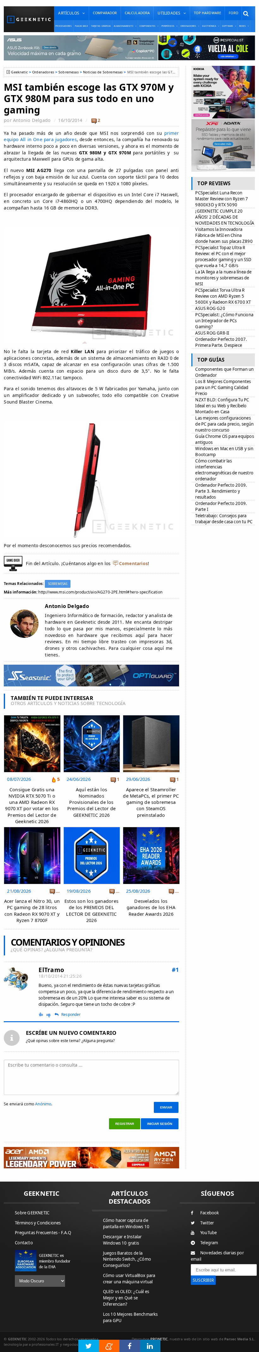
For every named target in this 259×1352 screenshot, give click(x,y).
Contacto (24, 1243)
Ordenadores (43, 72)
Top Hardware (207, 12)
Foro (233, 12)
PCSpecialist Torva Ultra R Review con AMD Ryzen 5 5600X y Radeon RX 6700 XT (223, 296)
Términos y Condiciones (38, 1223)
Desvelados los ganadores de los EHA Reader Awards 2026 (151, 907)
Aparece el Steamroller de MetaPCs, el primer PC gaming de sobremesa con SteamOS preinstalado (151, 802)
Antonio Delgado (32, 120)
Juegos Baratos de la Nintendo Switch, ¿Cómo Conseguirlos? (127, 1259)
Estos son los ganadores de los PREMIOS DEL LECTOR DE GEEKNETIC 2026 (91, 910)
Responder (71, 1015)
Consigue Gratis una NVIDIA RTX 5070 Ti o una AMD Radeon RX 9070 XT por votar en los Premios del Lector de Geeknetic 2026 (31, 805)
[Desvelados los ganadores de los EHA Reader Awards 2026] (151, 828)
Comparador (105, 12)
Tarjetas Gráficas (101, 26)
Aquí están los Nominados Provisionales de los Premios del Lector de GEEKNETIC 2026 (91, 802)
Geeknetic (19, 72)
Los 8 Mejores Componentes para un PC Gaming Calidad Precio (223, 387)
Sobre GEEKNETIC (32, 1213)
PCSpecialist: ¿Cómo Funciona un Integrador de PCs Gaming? (224, 320)
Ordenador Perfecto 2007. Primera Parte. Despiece (221, 342)
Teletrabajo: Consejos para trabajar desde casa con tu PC (223, 518)
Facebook (209, 1213)
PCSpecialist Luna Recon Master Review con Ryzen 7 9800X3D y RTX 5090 (221, 199)
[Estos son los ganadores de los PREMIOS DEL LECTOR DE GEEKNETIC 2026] (91, 828)
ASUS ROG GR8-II (212, 333)
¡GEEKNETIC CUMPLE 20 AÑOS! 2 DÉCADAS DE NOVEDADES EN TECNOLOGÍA (224, 217)
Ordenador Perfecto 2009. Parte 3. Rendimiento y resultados (221, 491)
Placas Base (81, 26)
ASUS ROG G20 (210, 308)
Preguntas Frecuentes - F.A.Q (43, 1232)
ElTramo (51, 969)
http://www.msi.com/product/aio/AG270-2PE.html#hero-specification (100, 592)
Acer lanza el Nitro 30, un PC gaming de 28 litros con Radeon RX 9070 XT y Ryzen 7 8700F (32, 910)
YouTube (208, 1232)
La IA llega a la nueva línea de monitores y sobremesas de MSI (223, 278)
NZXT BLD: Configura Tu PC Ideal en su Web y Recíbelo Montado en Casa (222, 406)
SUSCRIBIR (203, 1280)
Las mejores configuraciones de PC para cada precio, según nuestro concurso (224, 424)
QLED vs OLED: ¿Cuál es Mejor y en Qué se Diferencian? (126, 1298)
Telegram (209, 1243)
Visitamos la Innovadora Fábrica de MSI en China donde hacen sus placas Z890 (223, 235)
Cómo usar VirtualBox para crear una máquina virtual (129, 1279)
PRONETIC (159, 1339)
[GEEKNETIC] (29, 19)
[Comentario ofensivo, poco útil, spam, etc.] (51, 1014)
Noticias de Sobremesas (103, 72)
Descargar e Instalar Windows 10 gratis (122, 1240)
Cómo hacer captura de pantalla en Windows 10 (126, 1223)
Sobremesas (68, 72)
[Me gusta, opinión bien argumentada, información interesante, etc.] (42, 1014)
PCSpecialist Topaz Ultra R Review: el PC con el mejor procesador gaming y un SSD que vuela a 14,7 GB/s (223, 256)
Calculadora (137, 12)
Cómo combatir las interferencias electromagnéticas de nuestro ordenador (224, 470)
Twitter (207, 1223)
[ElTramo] (16, 979)
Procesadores (63, 26)
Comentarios (133, 563)
